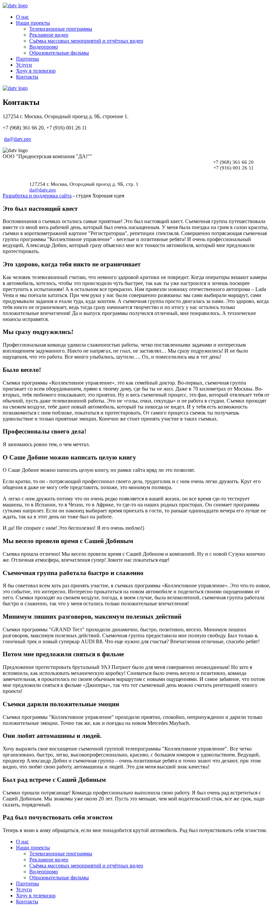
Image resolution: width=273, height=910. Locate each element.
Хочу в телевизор (36, 71)
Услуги (24, 65)
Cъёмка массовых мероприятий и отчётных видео (86, 41)
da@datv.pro (17, 139)
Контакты (27, 77)
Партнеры (27, 59)
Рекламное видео (48, 35)
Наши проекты (33, 23)
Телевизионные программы (60, 29)
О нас (22, 17)
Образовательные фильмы (59, 53)
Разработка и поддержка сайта (37, 195)
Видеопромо (43, 47)
